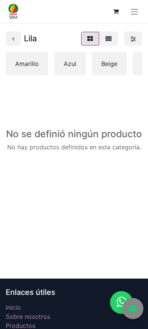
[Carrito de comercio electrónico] (115, 11)
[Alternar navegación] (134, 11)
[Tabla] (90, 38)
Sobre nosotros (28, 316)
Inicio (13, 307)
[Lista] (108, 38)
